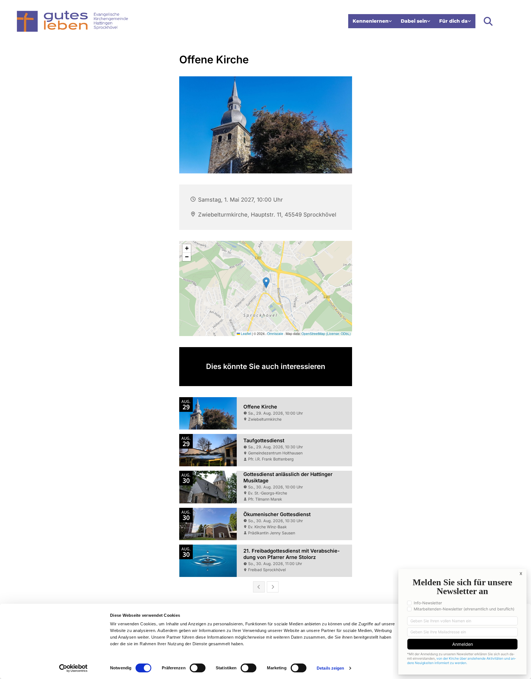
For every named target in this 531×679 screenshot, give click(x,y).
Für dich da (453, 21)
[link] (372, 21)
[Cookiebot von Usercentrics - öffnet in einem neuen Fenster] (73, 668)
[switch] (197, 668)
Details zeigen (330, 668)
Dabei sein (414, 21)
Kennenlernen (371, 21)
